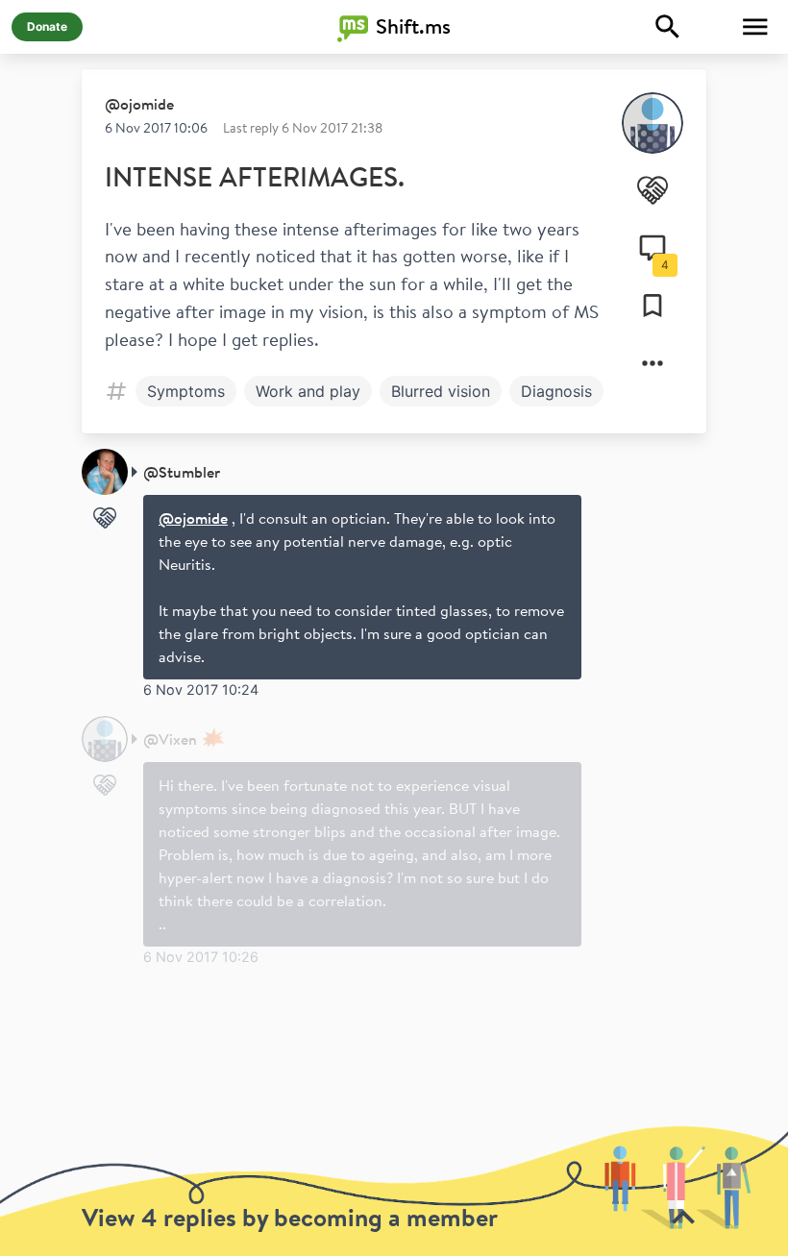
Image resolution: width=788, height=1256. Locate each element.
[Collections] (652, 305)
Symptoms (186, 391)
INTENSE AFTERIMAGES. (255, 176)
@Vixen (170, 739)
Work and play (308, 391)
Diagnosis (556, 391)
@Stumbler (181, 471)
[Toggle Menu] (755, 27)
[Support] (652, 190)
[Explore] (668, 27)
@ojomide (139, 103)
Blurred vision (440, 391)
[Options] (652, 363)
